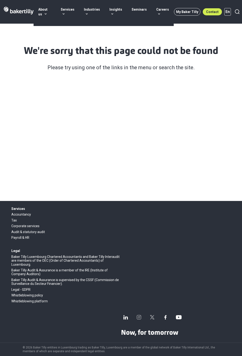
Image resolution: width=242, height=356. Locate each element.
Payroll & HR (20, 237)
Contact (212, 12)
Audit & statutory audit (28, 232)
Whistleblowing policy (27, 295)
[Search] (237, 12)
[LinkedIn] (125, 317)
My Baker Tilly (187, 12)
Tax (14, 220)
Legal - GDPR (20, 289)
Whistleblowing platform (29, 301)
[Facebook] (165, 317)
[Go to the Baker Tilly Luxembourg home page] (19, 12)
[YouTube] (178, 317)
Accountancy (21, 214)
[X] (152, 317)
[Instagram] (139, 317)
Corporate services (25, 226)
